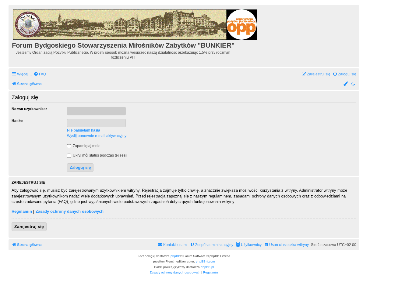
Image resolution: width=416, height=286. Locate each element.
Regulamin (22, 211)
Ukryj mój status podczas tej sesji (99, 155)
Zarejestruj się (29, 226)
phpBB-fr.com (205, 261)
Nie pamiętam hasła (83, 130)
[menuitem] (39, 74)
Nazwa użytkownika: (29, 109)
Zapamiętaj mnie (86, 146)
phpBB (175, 256)
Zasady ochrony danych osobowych (70, 211)
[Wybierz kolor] (346, 84)
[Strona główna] (135, 23)
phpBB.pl (207, 267)
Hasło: (17, 121)
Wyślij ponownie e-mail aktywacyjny (96, 136)
